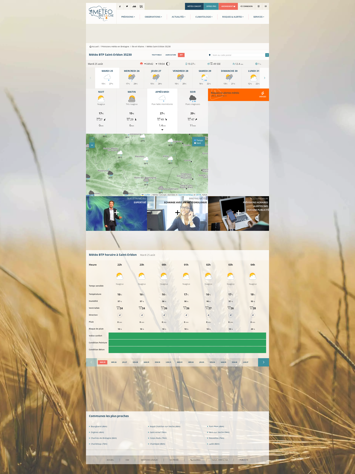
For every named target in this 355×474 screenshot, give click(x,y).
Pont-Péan (216, 426)
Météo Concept (194, 6)
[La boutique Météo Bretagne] (258, 6)
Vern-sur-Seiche (219, 432)
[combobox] (240, 55)
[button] (87, 178)
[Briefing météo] (177, 213)
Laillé (214, 444)
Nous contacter (220, 460)
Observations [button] (152, 16)
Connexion (247, 6)
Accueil (95, 46)
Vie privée (174, 460)
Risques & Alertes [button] (232, 16)
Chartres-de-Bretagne (104, 438)
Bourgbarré (99, 426)
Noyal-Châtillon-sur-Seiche (165, 426)
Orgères (97, 432)
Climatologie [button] (203, 16)
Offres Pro (211, 6)
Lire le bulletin (218, 96)
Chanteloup (99, 444)
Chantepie (157, 444)
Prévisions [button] (127, 16)
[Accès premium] (238, 213)
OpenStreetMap (185, 194)
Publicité (244, 460)
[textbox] (240, 55)
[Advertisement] (177, 33)
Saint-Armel (158, 432)
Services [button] (258, 16)
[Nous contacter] (265, 6)
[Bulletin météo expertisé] (116, 213)
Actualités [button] (178, 16)
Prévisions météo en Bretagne (115, 46)
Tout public (157, 55)
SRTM (198, 194)
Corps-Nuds (158, 438)
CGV (127, 460)
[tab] (102, 362)
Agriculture (171, 55)
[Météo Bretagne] (101, 13)
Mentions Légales (149, 460)
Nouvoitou (216, 438)
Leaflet (147, 194)
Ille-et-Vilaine (138, 46)
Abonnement (227, 6)
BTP (181, 55)
